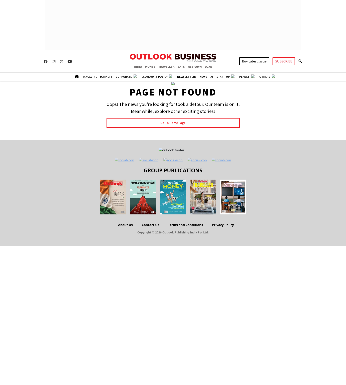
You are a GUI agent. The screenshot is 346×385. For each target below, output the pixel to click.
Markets (106, 77)
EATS (181, 66)
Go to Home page (173, 123)
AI (211, 77)
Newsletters (187, 77)
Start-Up (223, 77)
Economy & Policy (155, 77)
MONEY (150, 66)
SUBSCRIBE (283, 61)
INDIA (138, 66)
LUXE (208, 66)
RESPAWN (195, 66)
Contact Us (150, 225)
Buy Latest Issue (254, 61)
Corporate (124, 77)
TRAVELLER (166, 66)
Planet (244, 77)
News (203, 77)
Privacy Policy (223, 225)
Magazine (90, 77)
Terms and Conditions (185, 225)
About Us (125, 225)
